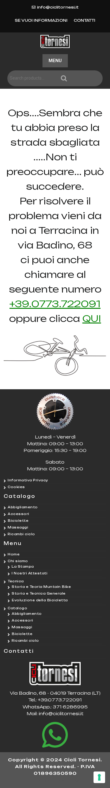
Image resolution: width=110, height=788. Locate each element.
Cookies (16, 487)
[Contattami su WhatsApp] (55, 735)
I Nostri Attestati (29, 573)
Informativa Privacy (28, 480)
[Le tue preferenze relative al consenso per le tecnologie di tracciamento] (99, 777)
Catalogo (17, 608)
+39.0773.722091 (55, 303)
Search (81, 78)
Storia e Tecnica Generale (39, 593)
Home (14, 554)
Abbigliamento (23, 507)
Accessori (18, 514)
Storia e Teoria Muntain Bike (41, 586)
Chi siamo (18, 561)
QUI (91, 318)
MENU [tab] (55, 60)
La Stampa (23, 566)
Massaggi (18, 527)
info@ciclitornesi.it (58, 7)
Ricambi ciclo (21, 534)
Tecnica (16, 581)
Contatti (84, 20)
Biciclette (18, 520)
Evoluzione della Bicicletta (40, 600)
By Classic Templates (55, 780)
